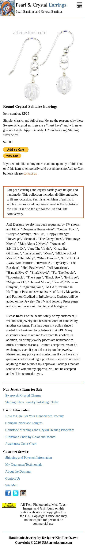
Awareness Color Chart (21, 443)
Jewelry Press (61, 301)
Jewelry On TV (34, 301)
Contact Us (12, 478)
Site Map (11, 485)
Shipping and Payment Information (28, 457)
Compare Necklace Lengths (23, 423)
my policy (28, 354)
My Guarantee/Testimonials (23, 464)
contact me (49, 354)
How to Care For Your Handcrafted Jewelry (34, 416)
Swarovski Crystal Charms (23, 395)
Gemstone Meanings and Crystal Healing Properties (39, 430)
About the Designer (18, 471)
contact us (30, 173)
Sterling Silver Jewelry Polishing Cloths (31, 402)
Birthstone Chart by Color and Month (30, 437)
